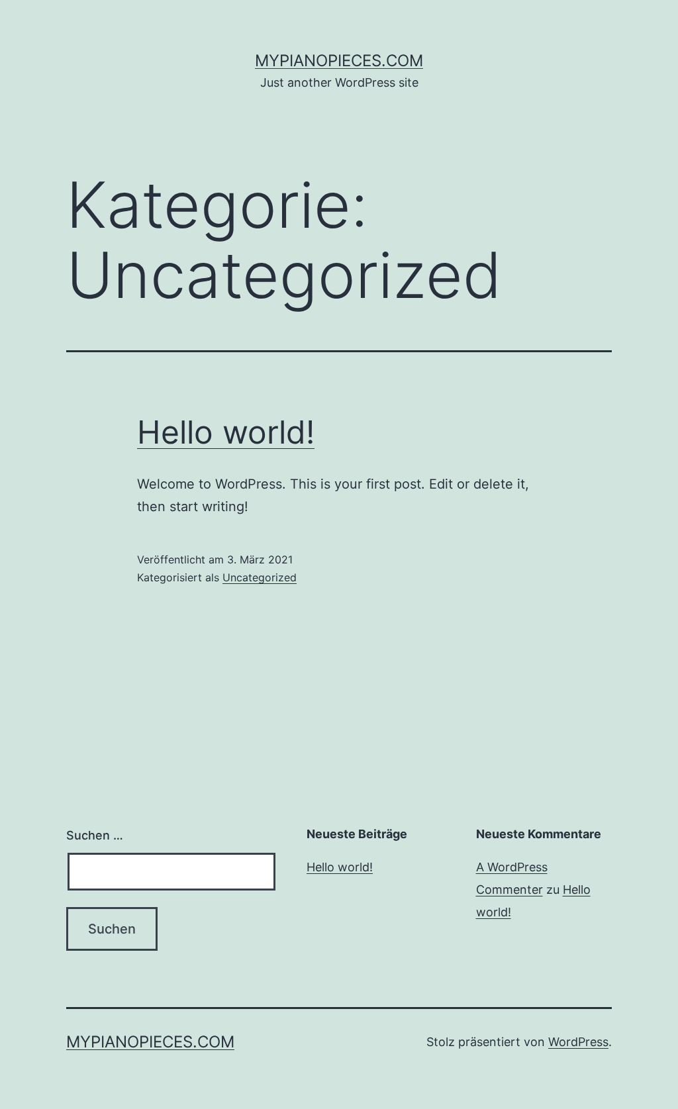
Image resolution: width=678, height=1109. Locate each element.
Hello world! (226, 432)
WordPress (578, 1042)
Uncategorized (259, 577)
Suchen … (94, 835)
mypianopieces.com (339, 60)
